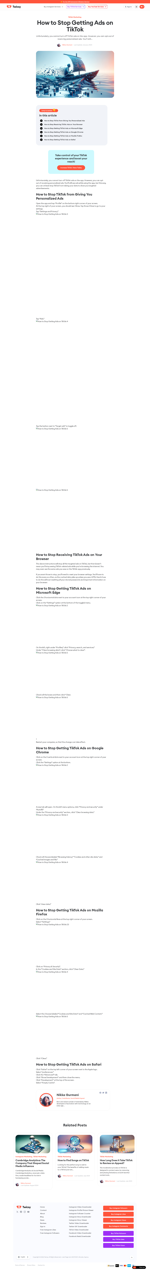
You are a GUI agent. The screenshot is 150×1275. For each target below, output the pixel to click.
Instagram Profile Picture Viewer (81, 1210)
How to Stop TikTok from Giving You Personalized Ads (64, 121)
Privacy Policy (31, 1265)
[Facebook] (21, 1212)
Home (42, 1207)
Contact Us (41, 1265)
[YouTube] (28, 1212)
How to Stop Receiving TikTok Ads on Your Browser (63, 124)
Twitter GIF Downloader (78, 1226)
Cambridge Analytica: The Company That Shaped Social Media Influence (32, 1163)
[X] (17, 1212)
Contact (43, 1210)
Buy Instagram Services (52, 7)
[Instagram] (25, 1212)
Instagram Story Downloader (80, 1217)
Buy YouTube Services (96, 7)
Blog (42, 1217)
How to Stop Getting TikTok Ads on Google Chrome (63, 132)
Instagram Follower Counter (79, 1213)
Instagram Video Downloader (80, 1207)
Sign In (42, 1226)
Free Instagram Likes (48, 1230)
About (42, 1213)
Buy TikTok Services (74, 7)
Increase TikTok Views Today (71, 168)
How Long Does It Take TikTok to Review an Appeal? (116, 1162)
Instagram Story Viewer (78, 1220)
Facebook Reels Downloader (80, 1236)
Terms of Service (20, 1265)
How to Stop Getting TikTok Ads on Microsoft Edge (63, 128)
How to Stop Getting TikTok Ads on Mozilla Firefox (63, 136)
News (42, 1220)
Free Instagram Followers (49, 1233)
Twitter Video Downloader (79, 1223)
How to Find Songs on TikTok (73, 1160)
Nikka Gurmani (67, 45)
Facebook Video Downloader (80, 1233)
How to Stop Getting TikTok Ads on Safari (60, 140)
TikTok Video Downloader (79, 1230)
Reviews (43, 1223)
